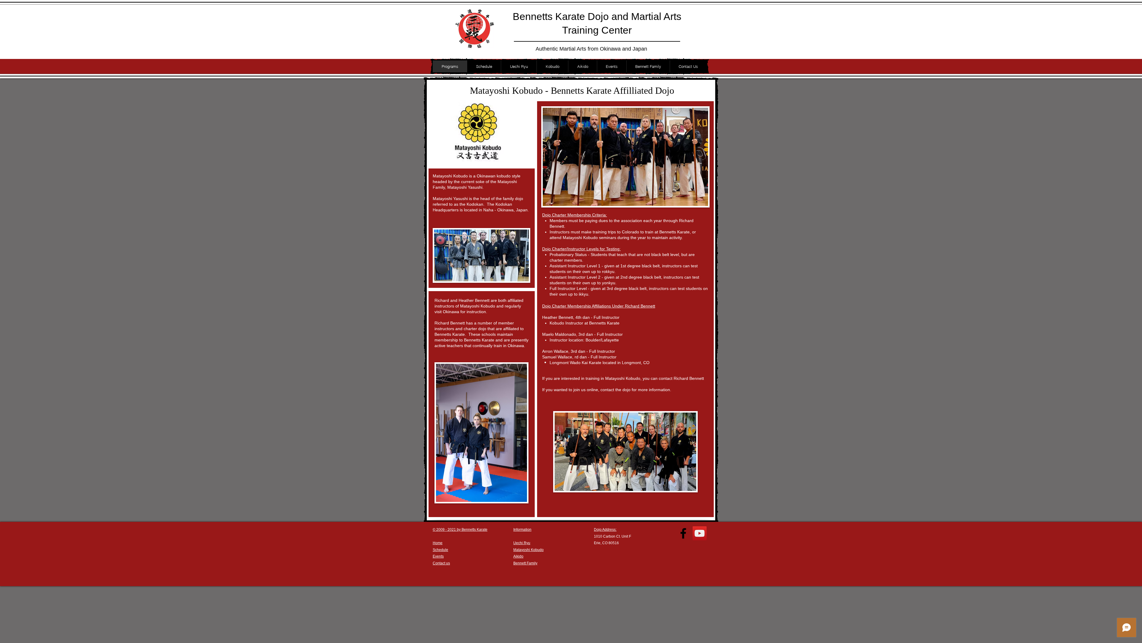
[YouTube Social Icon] (700, 533)
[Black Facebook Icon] (683, 533)
